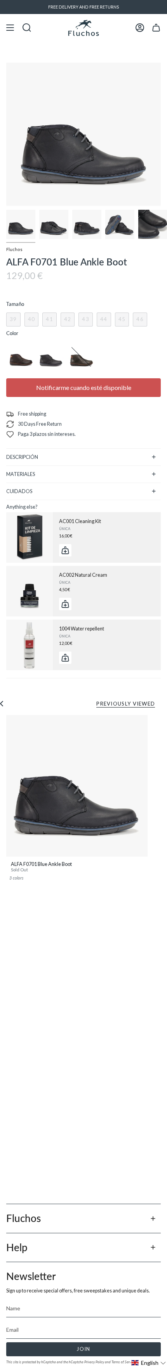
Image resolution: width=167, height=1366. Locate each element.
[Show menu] (10, 28)
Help (17, 1247)
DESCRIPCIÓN (22, 457)
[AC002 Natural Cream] (29, 591)
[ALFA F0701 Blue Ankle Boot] (77, 786)
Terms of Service (123, 1362)
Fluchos (14, 249)
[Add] (65, 550)
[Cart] (156, 28)
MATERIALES (20, 474)
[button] (148, 1362)
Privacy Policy (94, 1362)
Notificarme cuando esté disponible (83, 387)
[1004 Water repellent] (29, 645)
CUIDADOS (19, 491)
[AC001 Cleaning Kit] (29, 537)
